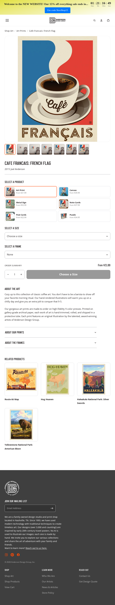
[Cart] (108, 20)
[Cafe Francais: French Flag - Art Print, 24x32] (59, 149)
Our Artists (47, 581)
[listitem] (84, 191)
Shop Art (9, 30)
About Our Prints (14, 332)
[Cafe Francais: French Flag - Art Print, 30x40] (71, 149)
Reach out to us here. (36, 548)
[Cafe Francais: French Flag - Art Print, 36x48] (83, 149)
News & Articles (50, 587)
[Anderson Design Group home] (57, 20)
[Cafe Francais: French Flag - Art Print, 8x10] (22, 149)
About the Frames (14, 342)
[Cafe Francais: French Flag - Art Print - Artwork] (10, 149)
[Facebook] (18, 554)
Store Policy (48, 592)
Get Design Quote (88, 581)
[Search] (94, 20)
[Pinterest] (12, 554)
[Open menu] (7, 20)
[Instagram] (6, 554)
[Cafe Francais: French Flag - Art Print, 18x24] (46, 149)
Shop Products (12, 581)
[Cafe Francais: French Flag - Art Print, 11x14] (34, 149)
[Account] (101, 20)
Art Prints (21, 30)
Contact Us (84, 575)
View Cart (9, 587)
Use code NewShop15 (57, 10)
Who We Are (48, 575)
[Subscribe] (52, 508)
